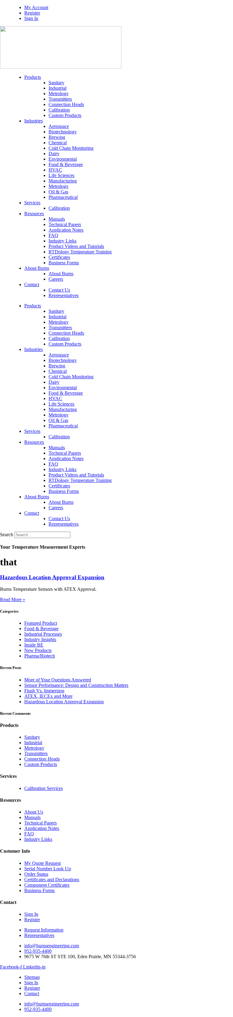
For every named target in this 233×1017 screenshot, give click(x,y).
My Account (36, 7)
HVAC (55, 169)
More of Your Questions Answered (57, 679)
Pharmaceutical (63, 197)
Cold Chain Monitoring (71, 148)
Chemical (58, 142)
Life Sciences (61, 175)
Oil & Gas (58, 191)
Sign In (31, 18)
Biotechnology (63, 131)
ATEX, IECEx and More (48, 696)
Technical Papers (65, 224)
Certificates (59, 257)
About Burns (36, 268)
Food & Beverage (66, 164)
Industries (33, 120)
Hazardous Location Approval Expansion (52, 577)
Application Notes (66, 230)
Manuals (57, 219)
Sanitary (56, 82)
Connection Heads (66, 104)
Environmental (63, 159)
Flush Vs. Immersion (44, 690)
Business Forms (64, 262)
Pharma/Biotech (39, 655)
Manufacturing (63, 180)
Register (32, 12)
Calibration (59, 109)
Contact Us (59, 290)
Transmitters (60, 99)
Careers (56, 279)
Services (32, 202)
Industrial (57, 88)
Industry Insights (40, 639)
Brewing (57, 137)
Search (6, 534)
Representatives (64, 295)
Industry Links (62, 240)
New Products (38, 650)
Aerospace (59, 126)
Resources (34, 213)
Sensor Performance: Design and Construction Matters (76, 685)
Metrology (59, 93)
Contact (31, 284)
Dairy (54, 153)
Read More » (12, 599)
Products (32, 77)
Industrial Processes (43, 634)
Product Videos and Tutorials (76, 246)
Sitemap (32, 977)
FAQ (53, 235)
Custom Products (65, 115)
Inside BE (33, 644)
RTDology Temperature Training (80, 251)
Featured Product (40, 623)
